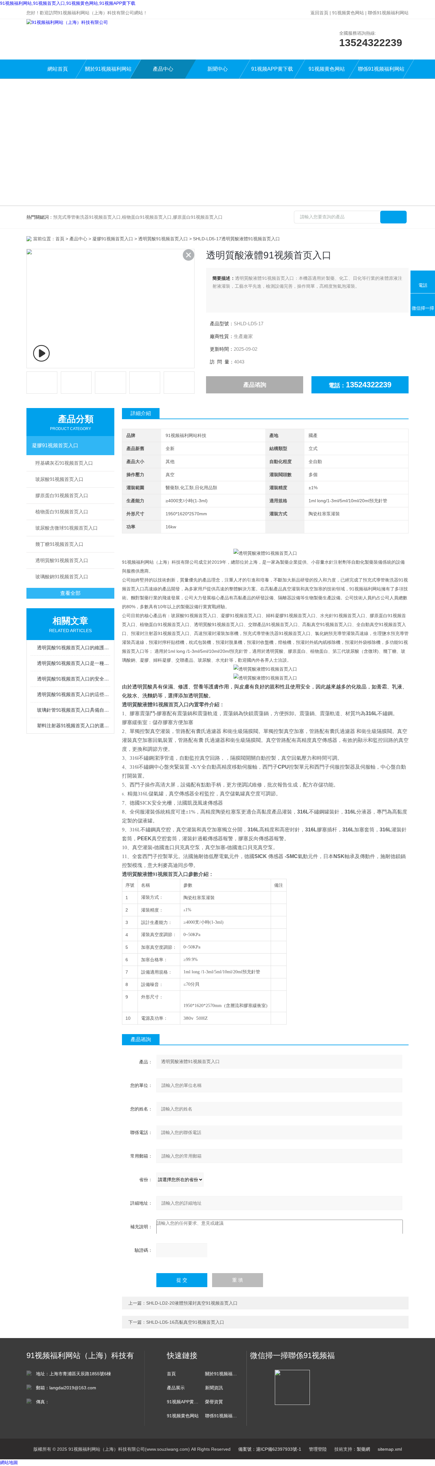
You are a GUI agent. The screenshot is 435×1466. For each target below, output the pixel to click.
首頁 (59, 238)
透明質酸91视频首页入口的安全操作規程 (73, 678)
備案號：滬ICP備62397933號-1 (269, 1449)
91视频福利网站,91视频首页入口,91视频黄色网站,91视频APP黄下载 (67, 3)
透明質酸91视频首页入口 (163, 238)
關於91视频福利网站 (108, 69)
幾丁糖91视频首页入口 (59, 544)
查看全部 (70, 593)
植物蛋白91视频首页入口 (61, 511)
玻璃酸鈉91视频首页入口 (61, 576)
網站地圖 (9, 1462)
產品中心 (163, 69)
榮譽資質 (214, 1401)
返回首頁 (319, 12)
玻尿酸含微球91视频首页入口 (66, 528)
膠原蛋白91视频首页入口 (61, 495)
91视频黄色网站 (348, 12)
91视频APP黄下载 (272, 69)
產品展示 (176, 1387)
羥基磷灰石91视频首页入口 (64, 463)
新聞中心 (217, 69)
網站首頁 (57, 69)
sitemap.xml (390, 1449)
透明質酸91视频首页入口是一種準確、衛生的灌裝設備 (73, 663)
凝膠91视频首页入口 (112, 238)
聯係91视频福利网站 (388, 12)
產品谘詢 (254, 385)
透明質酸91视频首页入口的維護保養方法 (73, 647)
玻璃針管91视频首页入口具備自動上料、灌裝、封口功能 (73, 710)
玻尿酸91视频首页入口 (59, 479)
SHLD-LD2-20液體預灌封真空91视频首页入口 (192, 1303)
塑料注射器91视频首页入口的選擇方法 (73, 725)
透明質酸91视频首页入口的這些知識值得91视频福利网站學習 (73, 694)
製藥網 (363, 1449)
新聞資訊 (214, 1387)
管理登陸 (318, 1449)
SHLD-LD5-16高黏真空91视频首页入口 (185, 1322)
